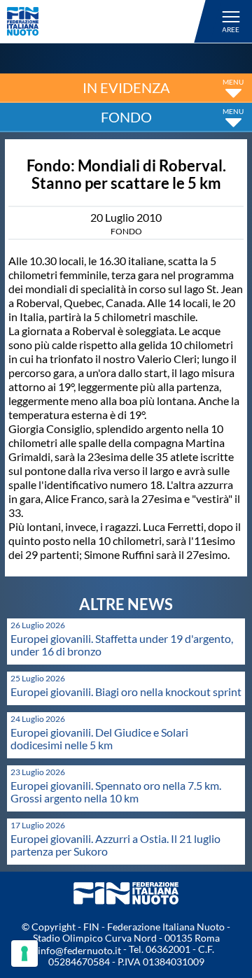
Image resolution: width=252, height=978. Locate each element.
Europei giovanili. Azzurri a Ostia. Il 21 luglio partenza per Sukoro (115, 845)
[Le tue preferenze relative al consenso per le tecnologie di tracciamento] (24, 953)
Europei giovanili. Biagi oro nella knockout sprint (125, 691)
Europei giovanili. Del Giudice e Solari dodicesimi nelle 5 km (99, 738)
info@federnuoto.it (79, 950)
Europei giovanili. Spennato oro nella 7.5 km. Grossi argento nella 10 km (115, 792)
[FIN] (108, 21)
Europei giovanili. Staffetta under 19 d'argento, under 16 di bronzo (121, 645)
